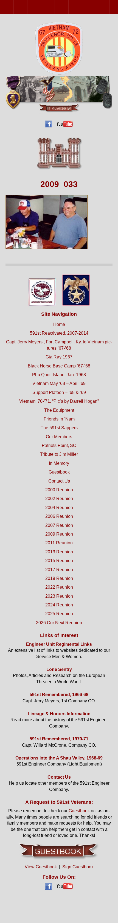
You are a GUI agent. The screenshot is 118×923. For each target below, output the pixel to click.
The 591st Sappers (59, 427)
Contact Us (59, 481)
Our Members (59, 436)
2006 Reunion (59, 516)
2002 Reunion (59, 498)
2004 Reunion (59, 507)
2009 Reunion (59, 534)
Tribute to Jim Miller (59, 454)
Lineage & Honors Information (59, 713)
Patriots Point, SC (59, 445)
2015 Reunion (59, 560)
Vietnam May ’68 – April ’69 (59, 383)
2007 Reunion (68, 6)
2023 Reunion (59, 596)
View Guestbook (41, 866)
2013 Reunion (109, 6)
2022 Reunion (59, 587)
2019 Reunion (59, 578)
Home (59, 324)
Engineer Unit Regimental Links (59, 644)
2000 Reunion (13, 6)
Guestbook (59, 472)
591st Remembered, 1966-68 (59, 694)
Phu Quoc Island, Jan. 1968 (59, 374)
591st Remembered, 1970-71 (59, 739)
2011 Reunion (59, 543)
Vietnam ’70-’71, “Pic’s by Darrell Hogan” (59, 401)
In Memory (59, 463)
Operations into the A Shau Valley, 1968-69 (59, 758)
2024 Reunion (59, 605)
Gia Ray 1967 (59, 357)
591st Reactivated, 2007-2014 (59, 333)
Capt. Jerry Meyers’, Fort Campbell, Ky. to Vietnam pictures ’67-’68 (59, 345)
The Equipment (59, 410)
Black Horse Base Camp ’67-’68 (59, 366)
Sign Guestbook (78, 866)
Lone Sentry (59, 669)
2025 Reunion (59, 613)
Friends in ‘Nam (59, 419)
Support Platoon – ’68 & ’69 (59, 392)
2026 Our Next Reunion (59, 622)
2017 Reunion (59, 569)
